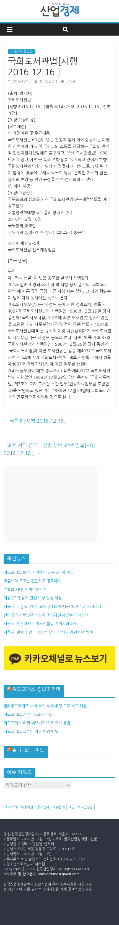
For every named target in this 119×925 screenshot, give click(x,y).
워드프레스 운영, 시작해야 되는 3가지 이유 (39, 572)
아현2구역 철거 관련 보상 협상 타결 (33, 598)
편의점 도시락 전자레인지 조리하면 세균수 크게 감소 (46, 615)
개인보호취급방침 (80, 807)
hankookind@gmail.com (58, 874)
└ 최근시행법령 (22, 52)
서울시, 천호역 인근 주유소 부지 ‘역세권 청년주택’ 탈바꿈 (50, 632)
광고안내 (43, 807)
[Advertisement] (50, 504)
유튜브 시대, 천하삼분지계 (25, 589)
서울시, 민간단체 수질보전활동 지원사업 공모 (40, 624)
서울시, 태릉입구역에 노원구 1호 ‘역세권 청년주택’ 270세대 (52, 607)
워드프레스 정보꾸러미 (36, 689)
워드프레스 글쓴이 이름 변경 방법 (31, 732)
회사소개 (11, 807)
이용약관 (27, 807)
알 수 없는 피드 (28, 750)
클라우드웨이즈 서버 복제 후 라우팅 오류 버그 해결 (45, 706)
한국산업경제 (48, 81)
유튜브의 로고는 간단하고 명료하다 (32, 581)
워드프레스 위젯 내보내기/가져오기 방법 (37, 723)
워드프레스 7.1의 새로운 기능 (28, 714)
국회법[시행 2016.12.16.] (35, 420)
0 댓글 (70, 81)
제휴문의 (59, 807)
